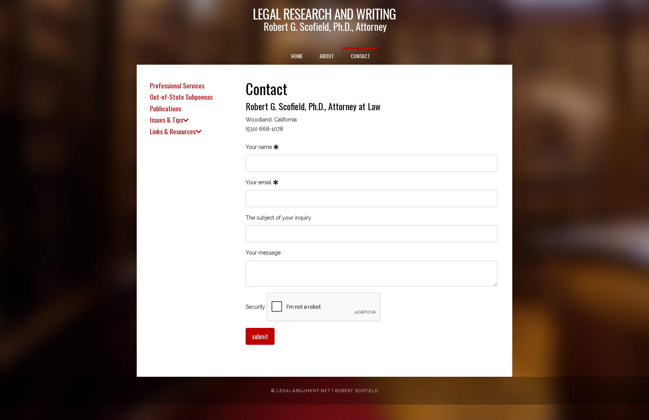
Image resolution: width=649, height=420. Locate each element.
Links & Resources (173, 131)
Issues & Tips (166, 119)
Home (297, 56)
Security (255, 307)
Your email (259, 182)
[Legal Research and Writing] (324, 21)
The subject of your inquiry (278, 218)
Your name (259, 147)
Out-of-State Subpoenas (181, 96)
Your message (263, 253)
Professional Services (177, 85)
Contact (360, 56)
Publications (165, 108)
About (327, 56)
